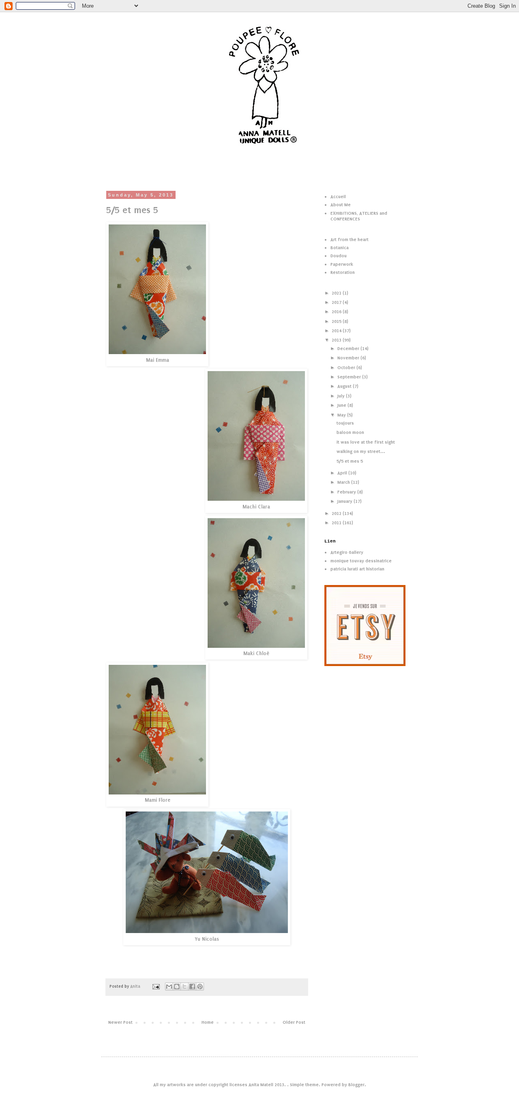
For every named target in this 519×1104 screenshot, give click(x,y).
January (345, 501)
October (346, 367)
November (348, 358)
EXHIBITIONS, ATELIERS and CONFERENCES (358, 216)
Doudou (338, 255)
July (341, 396)
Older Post (294, 1022)
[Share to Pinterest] (200, 986)
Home (208, 1022)
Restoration (342, 272)
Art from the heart (349, 239)
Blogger (356, 1084)
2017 (337, 302)
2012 (337, 513)
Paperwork (341, 264)
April (342, 473)
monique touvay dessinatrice (361, 561)
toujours (345, 423)
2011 (337, 522)
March (344, 482)
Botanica (339, 247)
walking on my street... (361, 451)
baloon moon (350, 432)
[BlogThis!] (177, 986)
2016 (337, 311)
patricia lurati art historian (357, 569)
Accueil (338, 196)
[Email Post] (155, 986)
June (342, 405)
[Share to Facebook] (192, 986)
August (345, 386)
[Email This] (169, 986)
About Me (340, 204)
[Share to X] (184, 986)
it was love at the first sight (366, 442)
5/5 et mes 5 (350, 461)
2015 (337, 321)
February (347, 492)
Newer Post (120, 1022)
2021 (337, 293)
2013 (337, 340)
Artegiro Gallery (346, 552)
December (348, 348)
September (349, 377)
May (342, 415)
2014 (337, 330)
